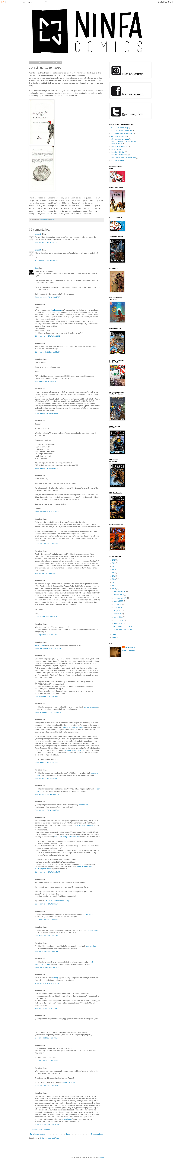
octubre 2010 (119, 595)
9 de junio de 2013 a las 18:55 (46, 1061)
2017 (114, 566)
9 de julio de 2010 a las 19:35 (46, 573)
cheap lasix (83, 805)
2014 (114, 576)
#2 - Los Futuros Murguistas (121, 131)
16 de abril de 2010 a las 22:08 (46, 413)
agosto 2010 (118, 601)
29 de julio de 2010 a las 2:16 (46, 617)
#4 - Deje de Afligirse (119, 136)
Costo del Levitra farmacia (83, 825)
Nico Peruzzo (130, 647)
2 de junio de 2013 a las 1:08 (46, 1008)
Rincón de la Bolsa (118, 160)
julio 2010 (118, 604)
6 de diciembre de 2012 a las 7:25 (47, 696)
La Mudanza (116, 149)
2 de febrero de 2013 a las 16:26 (47, 794)
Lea (36, 268)
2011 (114, 586)
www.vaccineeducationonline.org (57, 901)
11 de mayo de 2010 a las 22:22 (47, 512)
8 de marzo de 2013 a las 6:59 (46, 951)
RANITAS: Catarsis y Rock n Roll (123, 158)
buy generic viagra (91, 707)
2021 (114, 563)
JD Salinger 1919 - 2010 (122, 626)
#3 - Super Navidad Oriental (121, 133)
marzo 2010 (118, 617)
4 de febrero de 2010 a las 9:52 (46, 243)
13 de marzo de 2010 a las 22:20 (47, 352)
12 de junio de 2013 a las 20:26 (47, 1086)
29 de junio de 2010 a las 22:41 (47, 544)
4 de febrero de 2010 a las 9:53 (46, 261)
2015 (114, 573)
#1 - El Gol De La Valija (120, 128)
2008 (114, 637)
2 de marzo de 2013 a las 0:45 (46, 920)
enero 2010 (118, 623)
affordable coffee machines (73, 727)
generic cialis (92, 930)
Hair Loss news (56, 310)
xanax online (40, 645)
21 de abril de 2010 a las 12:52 (46, 468)
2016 (114, 570)
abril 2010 (118, 614)
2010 (114, 589)
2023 (114, 560)
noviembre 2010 (120, 592)
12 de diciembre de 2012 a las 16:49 (48, 712)
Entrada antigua (97, 1134)
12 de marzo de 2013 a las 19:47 (47, 967)
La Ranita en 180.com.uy (122, 629)
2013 (114, 579)
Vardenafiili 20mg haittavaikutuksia (67, 837)
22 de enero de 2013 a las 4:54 (46, 763)
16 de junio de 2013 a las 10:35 (47, 1124)
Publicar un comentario (41, 1129)
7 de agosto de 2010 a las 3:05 (46, 635)
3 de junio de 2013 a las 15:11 (46, 1038)
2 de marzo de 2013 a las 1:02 (46, 936)
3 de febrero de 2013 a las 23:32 (47, 810)
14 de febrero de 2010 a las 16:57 (47, 297)
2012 (114, 582)
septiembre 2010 (120, 598)
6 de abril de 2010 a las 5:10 (45, 382)
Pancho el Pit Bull (118, 152)
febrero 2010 (119, 620)
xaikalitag (54, 978)
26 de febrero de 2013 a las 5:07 (47, 904)
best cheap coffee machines (73, 750)
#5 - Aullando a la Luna (120, 139)
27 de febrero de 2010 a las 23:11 (47, 336)
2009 (114, 634)
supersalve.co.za (68, 1083)
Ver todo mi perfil (128, 651)
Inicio (68, 1134)
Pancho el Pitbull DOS (119, 155)
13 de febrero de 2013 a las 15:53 (47, 872)
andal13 (38, 234)
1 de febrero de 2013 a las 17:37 (47, 779)
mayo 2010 (118, 611)
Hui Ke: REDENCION (119, 147)
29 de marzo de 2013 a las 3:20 (47, 983)
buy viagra (90, 914)
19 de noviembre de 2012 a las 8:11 (48, 648)
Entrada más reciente (38, 1134)
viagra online (91, 946)
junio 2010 (118, 607)
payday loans (67, 1119)
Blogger (101, 1157)
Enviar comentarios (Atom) (49, 1138)
